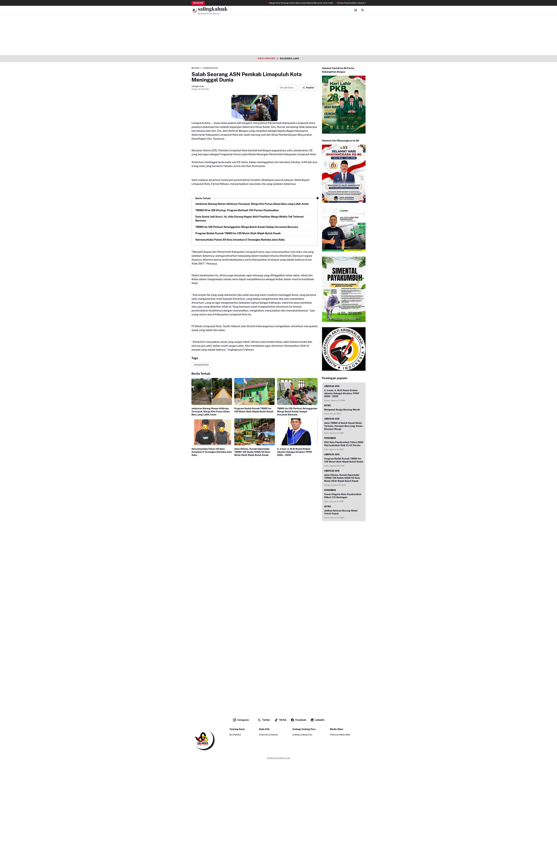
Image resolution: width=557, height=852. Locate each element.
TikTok (282, 720)
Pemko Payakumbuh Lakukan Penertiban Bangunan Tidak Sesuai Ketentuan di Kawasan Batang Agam (356, 3)
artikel (327, 405)
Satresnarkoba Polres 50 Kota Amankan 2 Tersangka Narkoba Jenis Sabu (240, 239)
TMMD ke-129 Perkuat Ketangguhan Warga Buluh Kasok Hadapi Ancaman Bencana (246, 226)
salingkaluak (213, 9)
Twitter (266, 720)
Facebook (300, 720)
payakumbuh (330, 438)
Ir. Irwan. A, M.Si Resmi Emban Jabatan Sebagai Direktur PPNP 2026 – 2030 (294, 452)
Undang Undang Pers (302, 734)
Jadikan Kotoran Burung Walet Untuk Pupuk (341, 512)
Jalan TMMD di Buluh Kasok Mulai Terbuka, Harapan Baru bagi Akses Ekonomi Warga (343, 426)
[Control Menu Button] (356, 10)
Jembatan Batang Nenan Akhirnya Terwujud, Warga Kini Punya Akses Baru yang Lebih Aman (252, 203)
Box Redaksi (235, 734)
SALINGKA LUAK (289, 58)
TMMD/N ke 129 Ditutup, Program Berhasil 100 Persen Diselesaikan (237, 210)
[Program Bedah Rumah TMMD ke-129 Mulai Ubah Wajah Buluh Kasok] (254, 391)
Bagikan (310, 87)
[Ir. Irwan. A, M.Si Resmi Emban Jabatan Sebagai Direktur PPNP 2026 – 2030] (297, 431)
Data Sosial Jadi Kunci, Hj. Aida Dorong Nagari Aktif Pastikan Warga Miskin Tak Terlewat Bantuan (249, 218)
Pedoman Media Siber (340, 734)
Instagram (243, 720)
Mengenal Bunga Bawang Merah (342, 409)
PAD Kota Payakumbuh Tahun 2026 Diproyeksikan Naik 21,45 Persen (343, 444)
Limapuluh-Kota (201, 364)
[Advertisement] (278, 20)
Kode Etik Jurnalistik (268, 734)
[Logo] (203, 739)
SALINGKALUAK (282, 758)
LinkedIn (319, 720)
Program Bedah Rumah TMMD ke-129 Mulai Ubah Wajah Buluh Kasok (238, 233)
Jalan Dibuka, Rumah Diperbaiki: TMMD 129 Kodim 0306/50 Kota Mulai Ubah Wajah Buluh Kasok (252, 452)
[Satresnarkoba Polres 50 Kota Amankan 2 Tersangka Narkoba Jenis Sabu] (211, 431)
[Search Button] (363, 10)
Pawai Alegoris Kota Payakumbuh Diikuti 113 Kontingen (342, 496)
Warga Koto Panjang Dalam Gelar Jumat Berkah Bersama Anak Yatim (273, 3)
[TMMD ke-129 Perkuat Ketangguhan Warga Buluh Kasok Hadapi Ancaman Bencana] (297, 391)
